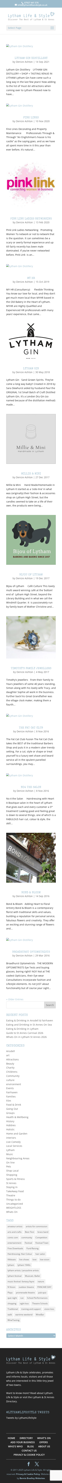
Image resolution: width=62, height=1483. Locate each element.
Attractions (12, 1059)
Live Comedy (13, 1142)
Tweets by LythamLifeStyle (21, 1417)
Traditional (13, 1309)
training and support (31, 1309)
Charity (10, 1067)
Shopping (11, 1174)
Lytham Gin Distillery (31, 58)
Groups (10, 1113)
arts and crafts (15, 1231)
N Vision (11, 1287)
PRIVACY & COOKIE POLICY (29, 1454)
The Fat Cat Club (31, 728)
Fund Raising (33, 1248)
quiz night (12, 1297)
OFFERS (43, 1442)
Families (11, 1096)
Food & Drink (13, 1104)
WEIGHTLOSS (13, 1207)
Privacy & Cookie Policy (28, 1474)
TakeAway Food (15, 1191)
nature (41, 1281)
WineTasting (13, 1320)
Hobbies (11, 1125)
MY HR (31, 278)
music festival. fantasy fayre (21, 1281)
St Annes (11, 1183)
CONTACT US (29, 1450)
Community (12, 1076)
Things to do (13, 1199)
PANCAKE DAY (44, 1287)
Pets (8, 1166)
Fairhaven (12, 1092)
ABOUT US (44, 1446)
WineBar (40, 1314)
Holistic (10, 1129)
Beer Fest (29, 1231)
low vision (44, 1259)
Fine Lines (31, 117)
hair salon (40, 1253)
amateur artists (15, 1226)
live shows (24, 1259)
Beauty (10, 1063)
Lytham (10, 1150)
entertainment (14, 1242)
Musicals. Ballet (32, 1275)
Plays (10, 1292)
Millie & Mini (31, 474)
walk (10, 1314)
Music (9, 1154)
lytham (11, 1265)
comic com (13, 1237)
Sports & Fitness (15, 1179)
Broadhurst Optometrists (31, 952)
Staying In (12, 1187)
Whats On (12, 1211)
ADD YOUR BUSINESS (23, 1442)
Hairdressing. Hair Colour (20, 1253)
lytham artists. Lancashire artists (23, 1270)
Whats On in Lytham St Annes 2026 (26, 1037)
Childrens (11, 1071)
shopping (12, 1303)
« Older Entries (14, 999)
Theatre (10, 1195)
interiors (11, 1137)
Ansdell (10, 1051)
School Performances (37, 1297)
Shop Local (12, 1170)
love (35, 1259)
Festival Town (41, 1242)
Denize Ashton (24, 61)
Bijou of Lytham (31, 574)
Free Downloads (15, 1248)
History (10, 1121)
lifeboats (12, 1259)
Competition (41, 1237)
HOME (11, 1438)
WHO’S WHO (15, 1446)
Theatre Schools (40, 1303)
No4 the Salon (31, 787)
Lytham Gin (31, 368)
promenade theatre (25, 1292)
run (22, 1297)
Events (10, 1088)
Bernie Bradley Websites (32, 1478)
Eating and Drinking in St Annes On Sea (29, 1024)
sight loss (24, 1303)
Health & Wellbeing (17, 1117)
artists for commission (36, 1226)
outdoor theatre (26, 1287)
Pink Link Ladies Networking (31, 219)
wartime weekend (23, 1314)
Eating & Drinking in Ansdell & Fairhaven (29, 1020)
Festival (28, 1242)
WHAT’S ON (44, 1438)
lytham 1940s (24, 1265)
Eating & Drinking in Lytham (22, 1028)
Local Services (14, 1145)
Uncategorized (14, 1203)
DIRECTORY (26, 1438)
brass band (43, 1231)
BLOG (30, 1446)
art (7, 1055)
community (26, 1237)
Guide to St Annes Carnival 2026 (24, 1033)
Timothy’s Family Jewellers (31, 668)
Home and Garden (16, 1133)
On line (10, 1162)
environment (13, 1084)
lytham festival (15, 1275)
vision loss (49, 1309)
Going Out (12, 1108)
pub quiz (42, 1292)
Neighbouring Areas (17, 1158)
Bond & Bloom (31, 892)
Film (8, 1100)
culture (10, 1080)
